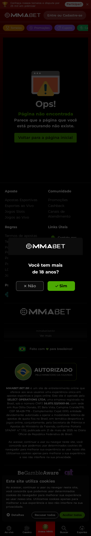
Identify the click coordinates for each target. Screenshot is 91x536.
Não (32, 286)
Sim (63, 286)
